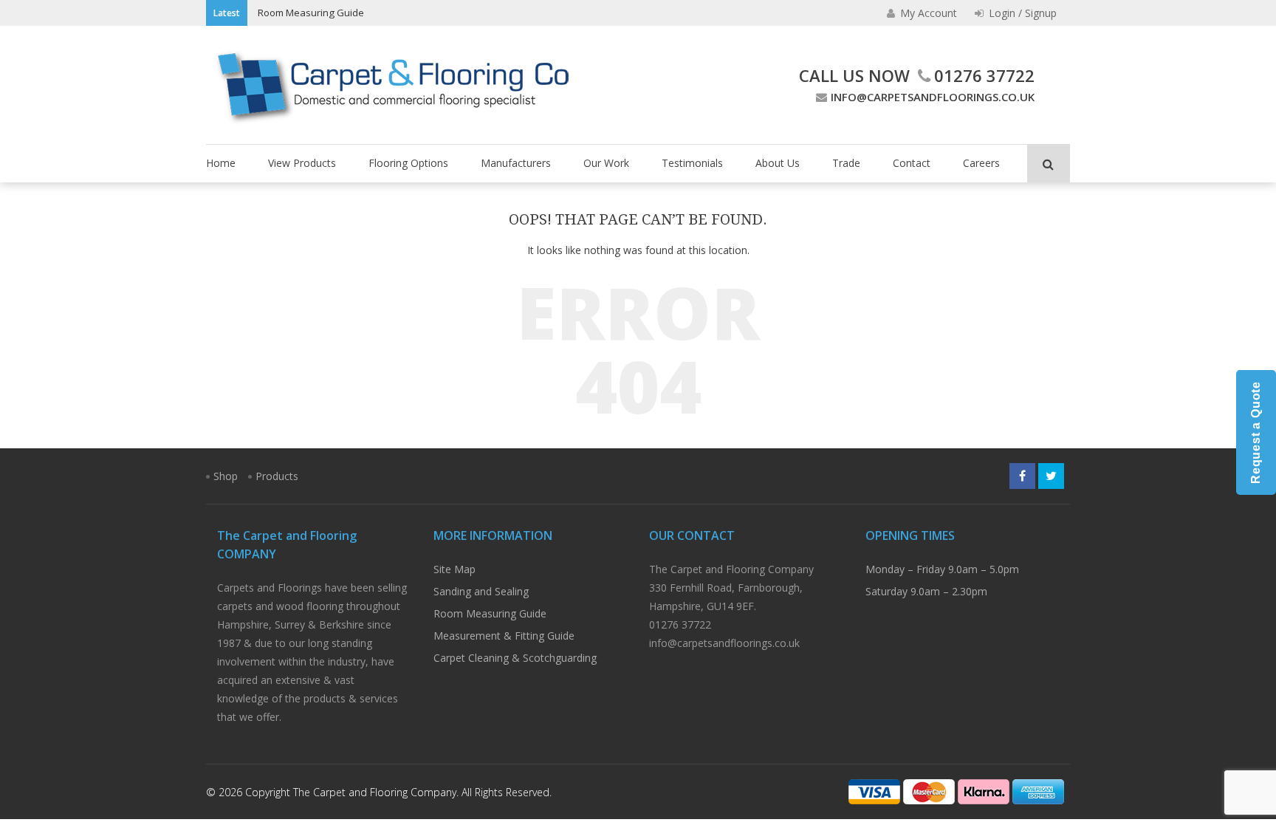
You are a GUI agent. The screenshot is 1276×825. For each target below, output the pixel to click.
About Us (777, 163)
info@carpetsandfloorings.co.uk (933, 96)
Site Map (454, 569)
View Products (302, 163)
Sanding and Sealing (481, 591)
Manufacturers (516, 163)
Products (276, 476)
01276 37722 (984, 75)
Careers (981, 163)
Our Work (606, 163)
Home (221, 163)
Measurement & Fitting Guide (503, 636)
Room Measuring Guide (311, 12)
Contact (911, 163)
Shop (225, 476)
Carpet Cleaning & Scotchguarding (515, 658)
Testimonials (692, 163)
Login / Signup (1021, 13)
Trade (846, 163)
